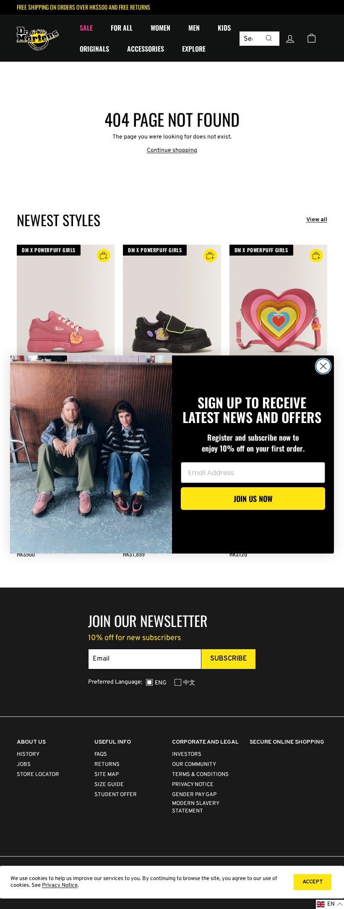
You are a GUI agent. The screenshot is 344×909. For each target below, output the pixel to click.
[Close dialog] (323, 366)
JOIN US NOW (253, 498)
